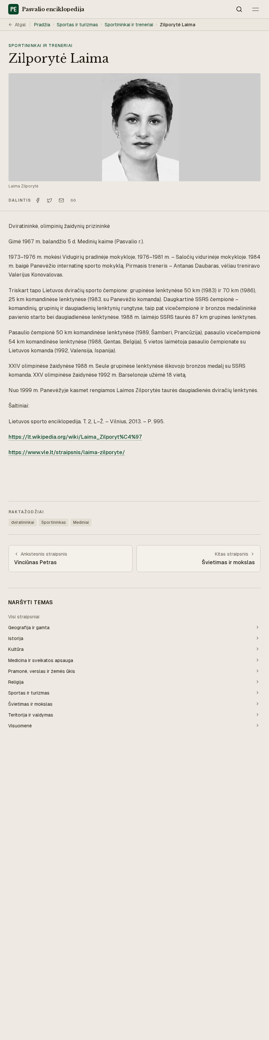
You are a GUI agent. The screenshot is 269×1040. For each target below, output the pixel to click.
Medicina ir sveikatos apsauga (40, 660)
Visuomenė (20, 725)
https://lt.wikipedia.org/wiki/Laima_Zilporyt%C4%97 (75, 437)
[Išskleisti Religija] (257, 682)
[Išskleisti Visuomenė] (257, 725)
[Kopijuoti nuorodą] (73, 200)
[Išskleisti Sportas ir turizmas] (257, 693)
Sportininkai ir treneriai (129, 24)
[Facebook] (37, 200)
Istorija (15, 638)
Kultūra (16, 649)
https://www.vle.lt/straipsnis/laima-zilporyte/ (67, 452)
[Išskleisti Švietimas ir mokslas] (257, 704)
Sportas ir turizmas (77, 24)
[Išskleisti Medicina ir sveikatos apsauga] (257, 660)
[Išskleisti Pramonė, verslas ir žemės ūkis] (257, 671)
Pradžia (42, 24)
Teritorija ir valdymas (30, 715)
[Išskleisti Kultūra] (257, 649)
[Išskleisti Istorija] (257, 638)
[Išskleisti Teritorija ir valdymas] (257, 715)
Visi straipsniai (23, 616)
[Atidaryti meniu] (255, 9)
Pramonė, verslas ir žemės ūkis (41, 671)
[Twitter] (49, 200)
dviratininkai (22, 522)
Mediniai (81, 522)
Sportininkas (53, 522)
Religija (16, 682)
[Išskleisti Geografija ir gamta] (257, 627)
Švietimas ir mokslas (30, 704)
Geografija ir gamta (29, 627)
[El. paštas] (61, 200)
